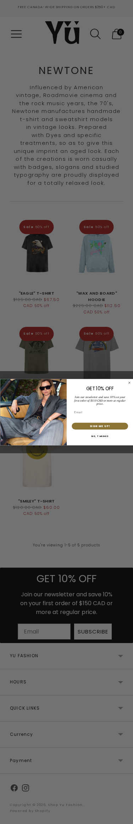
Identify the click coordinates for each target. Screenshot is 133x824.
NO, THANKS (100, 436)
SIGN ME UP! (99, 426)
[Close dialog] (129, 383)
